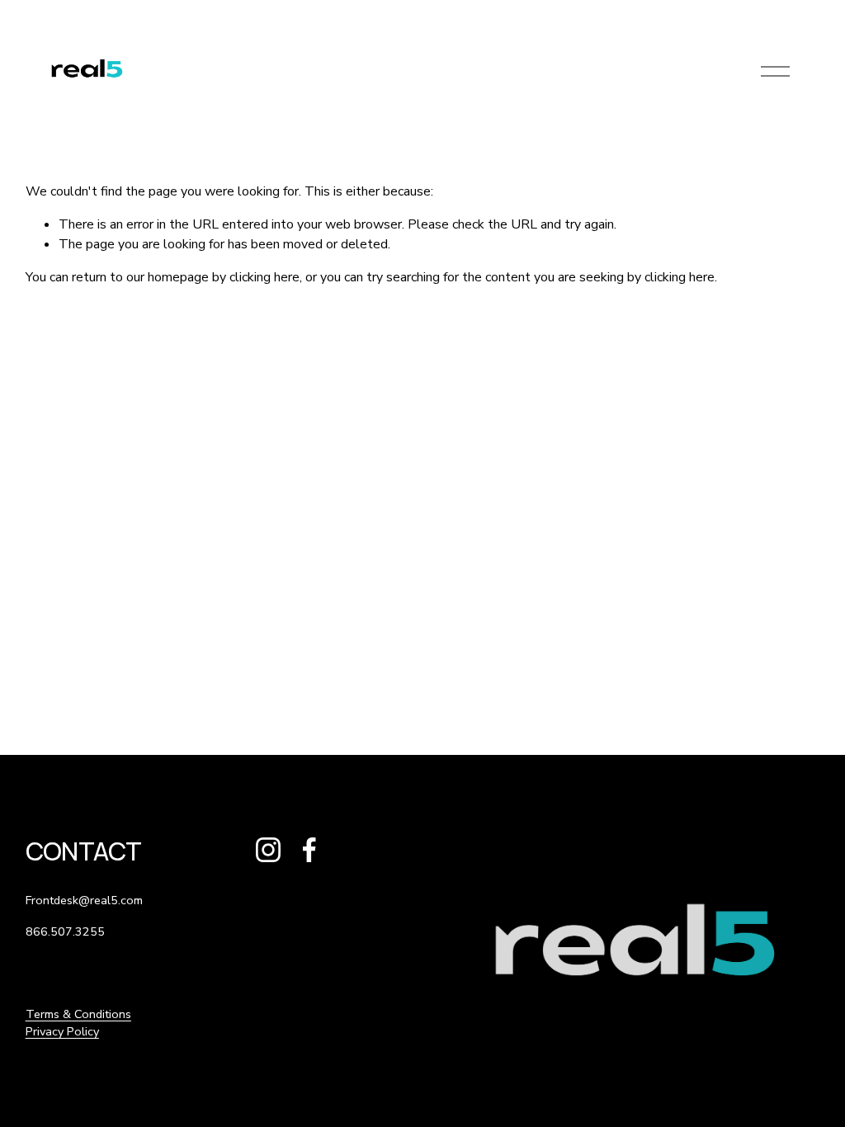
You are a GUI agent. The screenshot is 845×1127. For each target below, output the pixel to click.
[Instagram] (268, 850)
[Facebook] (309, 850)
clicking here (264, 277)
